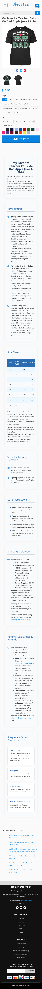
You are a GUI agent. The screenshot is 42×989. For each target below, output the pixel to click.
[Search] (37, 13)
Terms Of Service (21, 944)
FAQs (21, 929)
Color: (7, 126)
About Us (21, 918)
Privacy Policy (21, 947)
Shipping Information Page (20, 620)
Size (4, 118)
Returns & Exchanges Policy (21, 718)
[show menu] (5, 5)
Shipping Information (21, 954)
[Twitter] (21, 70)
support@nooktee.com (23, 663)
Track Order (21, 925)
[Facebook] (17, 70)
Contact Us (21, 922)
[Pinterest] (24, 70)
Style (5, 96)
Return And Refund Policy (21, 951)
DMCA (21, 932)
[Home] (21, 4)
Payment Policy (21, 958)
